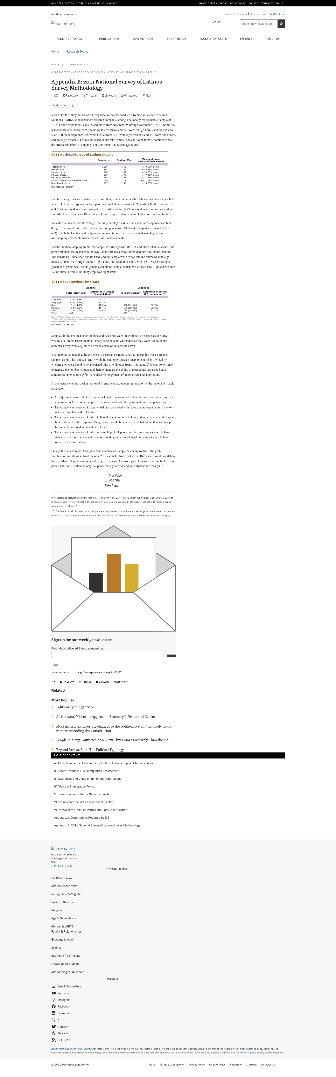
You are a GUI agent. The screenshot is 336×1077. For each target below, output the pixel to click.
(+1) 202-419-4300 (62, 866)
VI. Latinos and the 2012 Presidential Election (84, 802)
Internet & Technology (65, 955)
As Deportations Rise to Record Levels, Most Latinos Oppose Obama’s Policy (104, 72)
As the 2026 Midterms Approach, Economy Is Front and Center (105, 716)
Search (216, 22)
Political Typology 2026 (74, 707)
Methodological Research (67, 972)
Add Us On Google (64, 105)
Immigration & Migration (67, 894)
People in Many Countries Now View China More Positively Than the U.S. (113, 740)
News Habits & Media (65, 964)
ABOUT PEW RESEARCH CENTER (69, 1048)
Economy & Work (62, 939)
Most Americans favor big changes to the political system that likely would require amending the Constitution (114, 728)
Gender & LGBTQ (62, 926)
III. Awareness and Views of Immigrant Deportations (87, 778)
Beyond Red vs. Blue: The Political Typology (90, 749)
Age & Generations (63, 918)
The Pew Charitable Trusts (249, 1052)
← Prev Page (113, 475)
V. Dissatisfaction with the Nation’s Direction (83, 794)
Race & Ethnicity (62, 902)
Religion (56, 910)
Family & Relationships (66, 931)
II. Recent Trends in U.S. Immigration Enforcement (87, 771)
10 (162, 465)
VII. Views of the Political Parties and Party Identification (90, 810)
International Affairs (64, 886)
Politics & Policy (61, 878)
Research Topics (69, 38)
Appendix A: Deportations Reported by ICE (81, 817)
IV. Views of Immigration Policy (74, 786)
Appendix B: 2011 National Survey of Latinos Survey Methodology (97, 825)
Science (56, 947)
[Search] (281, 23)
